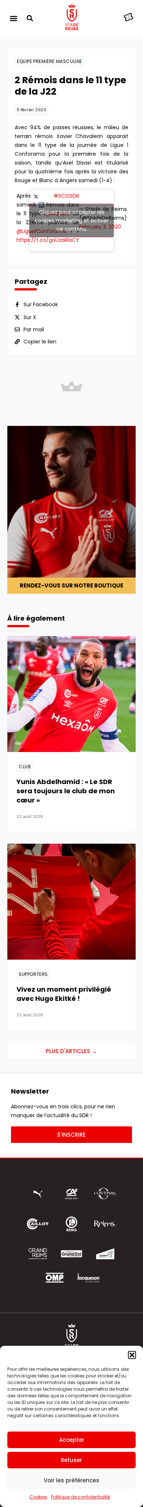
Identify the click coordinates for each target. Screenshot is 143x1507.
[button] (132, 1355)
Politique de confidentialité (80, 1497)
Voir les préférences (71, 1480)
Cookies (38, 1497)
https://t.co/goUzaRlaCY (47, 240)
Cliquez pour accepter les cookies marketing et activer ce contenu (72, 220)
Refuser (71, 1460)
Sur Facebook (40, 304)
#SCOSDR (66, 196)
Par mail (33, 329)
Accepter (71, 1440)
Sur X (29, 317)
